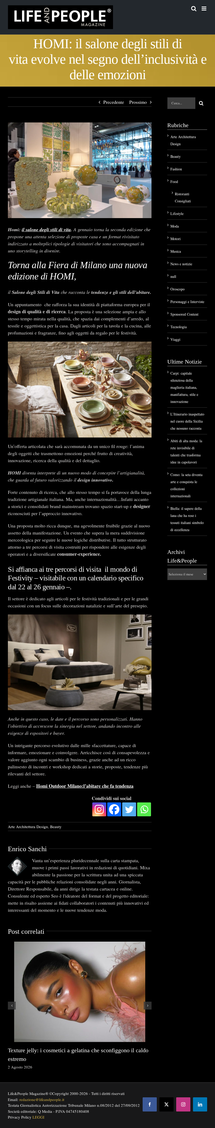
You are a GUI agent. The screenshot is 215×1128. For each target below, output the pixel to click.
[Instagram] (99, 809)
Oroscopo (177, 289)
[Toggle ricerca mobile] (193, 8)
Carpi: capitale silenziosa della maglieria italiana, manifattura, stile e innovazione (184, 387)
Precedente (113, 102)
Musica (175, 251)
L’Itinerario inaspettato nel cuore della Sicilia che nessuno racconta (187, 421)
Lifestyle (177, 213)
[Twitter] (129, 809)
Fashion (176, 168)
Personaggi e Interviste (187, 301)
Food (174, 181)
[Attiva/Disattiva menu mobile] (204, 8)
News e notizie (181, 263)
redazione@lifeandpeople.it (41, 1099)
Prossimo (138, 102)
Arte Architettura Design (28, 826)
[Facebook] (114, 809)
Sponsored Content (184, 314)
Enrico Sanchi (27, 849)
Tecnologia (178, 326)
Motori (175, 238)
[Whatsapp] (144, 809)
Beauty (56, 826)
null (173, 276)
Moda (174, 226)
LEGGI (38, 1117)
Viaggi (175, 339)
